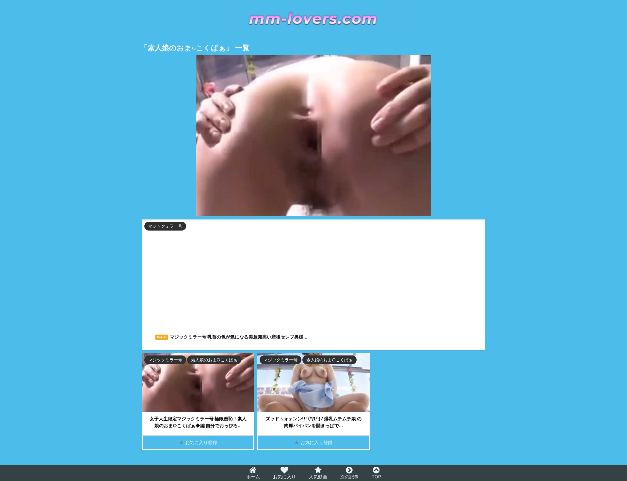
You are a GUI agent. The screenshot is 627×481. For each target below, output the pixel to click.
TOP (376, 476)
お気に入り (284, 476)
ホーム (253, 476)
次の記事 (349, 476)
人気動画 (318, 476)
